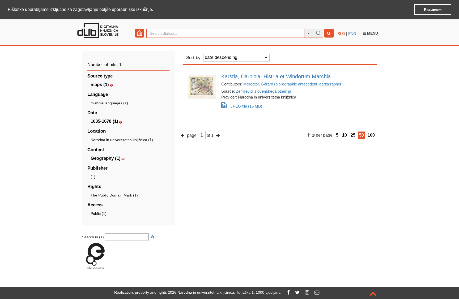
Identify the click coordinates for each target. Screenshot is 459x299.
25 (353, 135)
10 (344, 135)
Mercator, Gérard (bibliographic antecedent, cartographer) (293, 84)
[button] (155, 10)
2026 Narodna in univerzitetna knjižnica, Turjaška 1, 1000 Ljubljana (224, 292)
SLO (341, 33)
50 (361, 135)
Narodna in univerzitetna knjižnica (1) (122, 140)
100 (371, 135)
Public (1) (99, 213)
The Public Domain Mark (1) (114, 195)
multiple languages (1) (109, 103)
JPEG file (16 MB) (246, 106)
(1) (93, 177)
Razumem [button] (432, 9)
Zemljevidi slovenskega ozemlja (263, 91)
